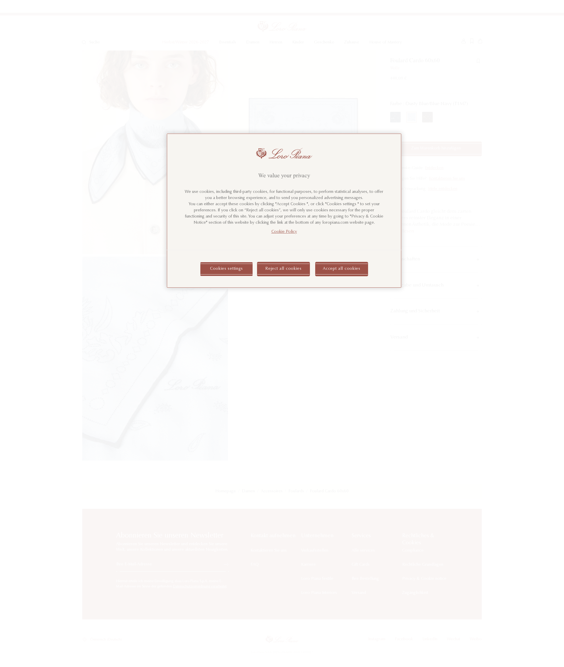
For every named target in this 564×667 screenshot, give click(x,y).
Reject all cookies (283, 269)
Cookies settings (226, 269)
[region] (284, 210)
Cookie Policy (284, 232)
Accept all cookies (341, 269)
